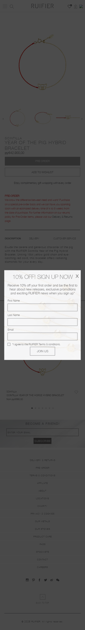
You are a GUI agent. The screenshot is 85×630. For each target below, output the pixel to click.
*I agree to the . (36, 344)
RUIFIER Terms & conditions (44, 344)
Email (11, 329)
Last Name (14, 315)
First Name (14, 300)
